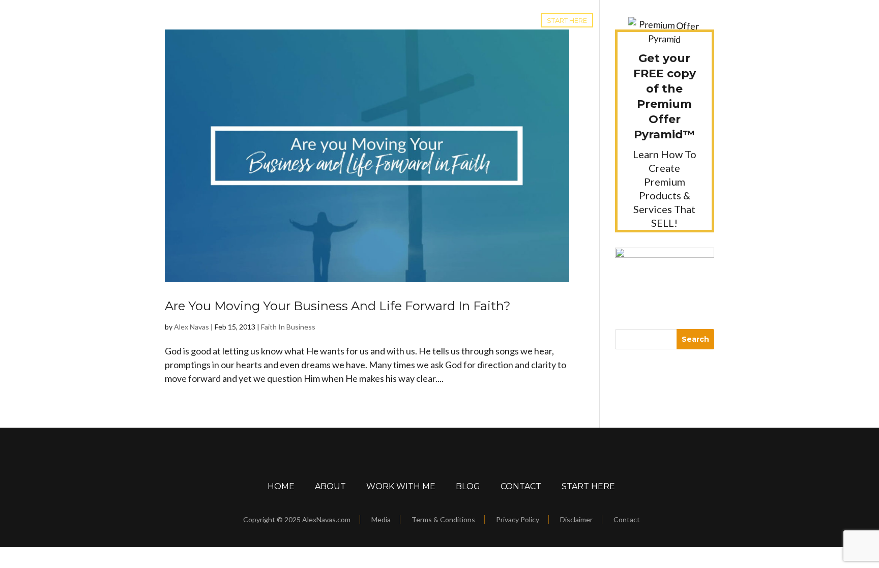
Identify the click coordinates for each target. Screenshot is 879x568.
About (330, 486)
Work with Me (402, 20)
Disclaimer (576, 519)
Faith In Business (288, 326)
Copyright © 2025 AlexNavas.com (296, 519)
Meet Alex (465, 20)
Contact (512, 20)
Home (320, 20)
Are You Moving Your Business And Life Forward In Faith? (338, 305)
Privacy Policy (517, 519)
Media (381, 519)
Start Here (567, 20)
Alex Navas (191, 326)
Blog (353, 20)
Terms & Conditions (443, 519)
